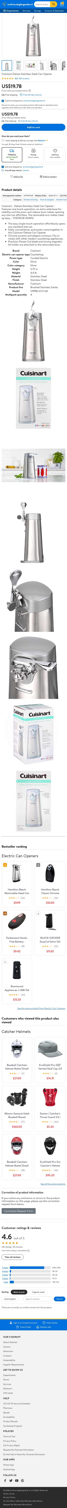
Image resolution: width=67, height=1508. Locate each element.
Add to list (18, 176)
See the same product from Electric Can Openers (41, 1008)
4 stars (5, 1271)
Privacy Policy (9, 1440)
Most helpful (10, 1298)
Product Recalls (10, 1421)
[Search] (53, 4)
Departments (13, 10)
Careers (6, 1346)
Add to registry (50, 176)
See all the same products (53, 1183)
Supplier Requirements (13, 1364)
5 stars (5, 1267)
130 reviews (24, 78)
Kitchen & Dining (31, 199)
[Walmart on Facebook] (5, 1481)
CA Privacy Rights (11, 1445)
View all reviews (12, 1257)
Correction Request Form (18, 1211)
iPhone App (8, 1464)
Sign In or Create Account (25, 1322)
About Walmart (10, 1342)
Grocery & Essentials (54, 10)
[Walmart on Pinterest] (22, 1481)
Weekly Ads (45, 1326)
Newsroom (8, 1351)
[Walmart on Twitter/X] (11, 1481)
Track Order (25, 1326)
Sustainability (9, 1360)
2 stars (5, 1278)
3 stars (5, 1275)
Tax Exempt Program (12, 1425)
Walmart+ (7, 1388)
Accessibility (9, 1416)
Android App (9, 1469)
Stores (6, 1379)
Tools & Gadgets (47, 199)
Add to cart (33, 127)
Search (59, 1298)
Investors (7, 1355)
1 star (6, 1282)
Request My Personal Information (18, 1449)
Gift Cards (8, 1392)
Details (26, 170)
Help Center (52, 1322)
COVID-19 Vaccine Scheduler (16, 1403)
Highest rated (38, 1292)
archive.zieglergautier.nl (34, 100)
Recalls (6, 1412)
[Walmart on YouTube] (17, 1481)
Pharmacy (8, 1407)
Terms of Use (9, 1436)
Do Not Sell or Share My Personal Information (24, 1454)
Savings (37, 10)
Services (26, 10)
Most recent (19, 1292)
